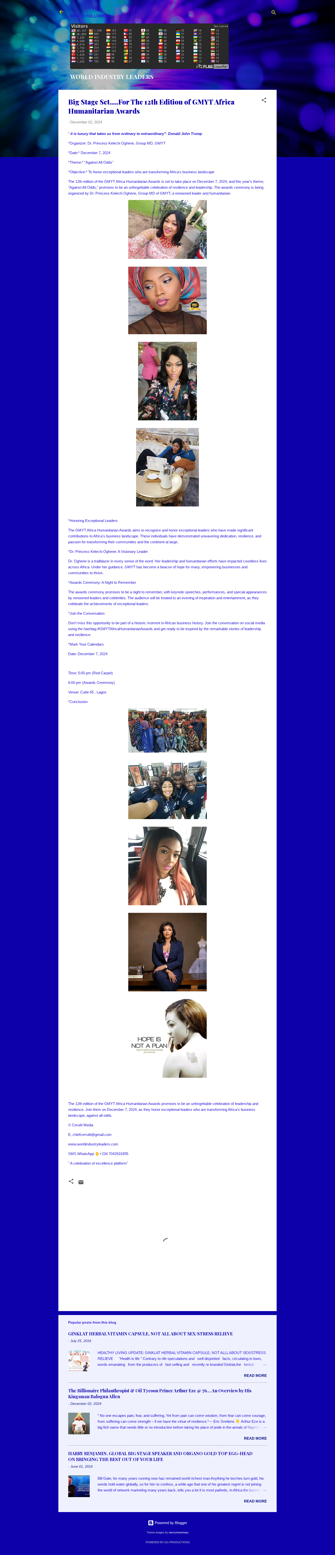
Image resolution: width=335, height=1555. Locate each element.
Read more (255, 1375)
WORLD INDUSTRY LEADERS (112, 76)
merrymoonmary (179, 1532)
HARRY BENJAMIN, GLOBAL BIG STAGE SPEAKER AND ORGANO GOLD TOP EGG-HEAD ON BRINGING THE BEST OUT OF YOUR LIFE (160, 1456)
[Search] (274, 13)
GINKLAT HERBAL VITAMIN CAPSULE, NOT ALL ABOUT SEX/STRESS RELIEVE (150, 1334)
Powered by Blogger (170, 1523)
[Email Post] (81, 1184)
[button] (264, 101)
